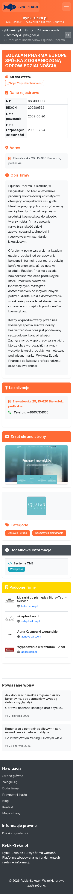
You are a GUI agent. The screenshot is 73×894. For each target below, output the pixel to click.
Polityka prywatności (15, 833)
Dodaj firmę (10, 788)
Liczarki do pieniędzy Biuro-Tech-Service (42, 599)
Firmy (29, 30)
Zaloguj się (9, 782)
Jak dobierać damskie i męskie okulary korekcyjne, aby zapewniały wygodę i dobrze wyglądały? (32, 698)
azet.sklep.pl (29, 651)
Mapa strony (11, 813)
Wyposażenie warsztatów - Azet (41, 647)
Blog (5, 801)
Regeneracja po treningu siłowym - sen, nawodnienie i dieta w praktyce (33, 730)
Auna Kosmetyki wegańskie (37, 631)
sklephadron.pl (28, 616)
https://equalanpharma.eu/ (26, 83)
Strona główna (12, 776)
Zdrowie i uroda (48, 30)
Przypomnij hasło (14, 795)
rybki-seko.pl (11, 30)
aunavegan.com (31, 636)
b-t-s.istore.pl (29, 606)
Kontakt (7, 807)
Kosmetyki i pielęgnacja (22, 35)
